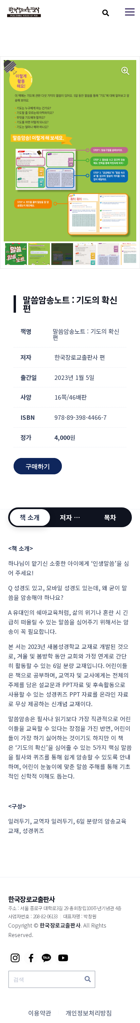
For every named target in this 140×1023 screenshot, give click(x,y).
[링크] (23, 12)
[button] (105, 13)
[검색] (88, 979)
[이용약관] (39, 1013)
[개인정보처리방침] (89, 1013)
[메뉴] (130, 11)
